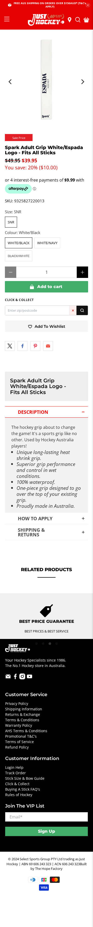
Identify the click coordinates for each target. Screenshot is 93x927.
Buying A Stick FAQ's (22, 789)
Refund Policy (17, 747)
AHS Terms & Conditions (26, 730)
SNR (11, 222)
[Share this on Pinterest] (35, 346)
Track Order (15, 772)
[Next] (82, 82)
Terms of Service (19, 741)
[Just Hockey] (46, 20)
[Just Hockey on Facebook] (15, 678)
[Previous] (10, 82)
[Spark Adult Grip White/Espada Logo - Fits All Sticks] (46, 79)
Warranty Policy (18, 725)
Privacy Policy (16, 703)
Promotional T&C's (21, 736)
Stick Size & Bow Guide (24, 778)
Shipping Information (23, 708)
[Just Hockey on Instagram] (22, 678)
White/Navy (47, 243)
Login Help (14, 767)
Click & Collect (17, 783)
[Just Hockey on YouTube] (30, 678)
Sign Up (46, 831)
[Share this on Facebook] (22, 346)
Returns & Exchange (22, 714)
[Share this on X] (10, 346)
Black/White (18, 256)
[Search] (82, 310)
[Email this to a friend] (48, 346)
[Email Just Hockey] (8, 678)
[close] (87, 5)
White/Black (18, 243)
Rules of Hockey (18, 794)
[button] (46, 412)
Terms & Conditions (22, 719)
